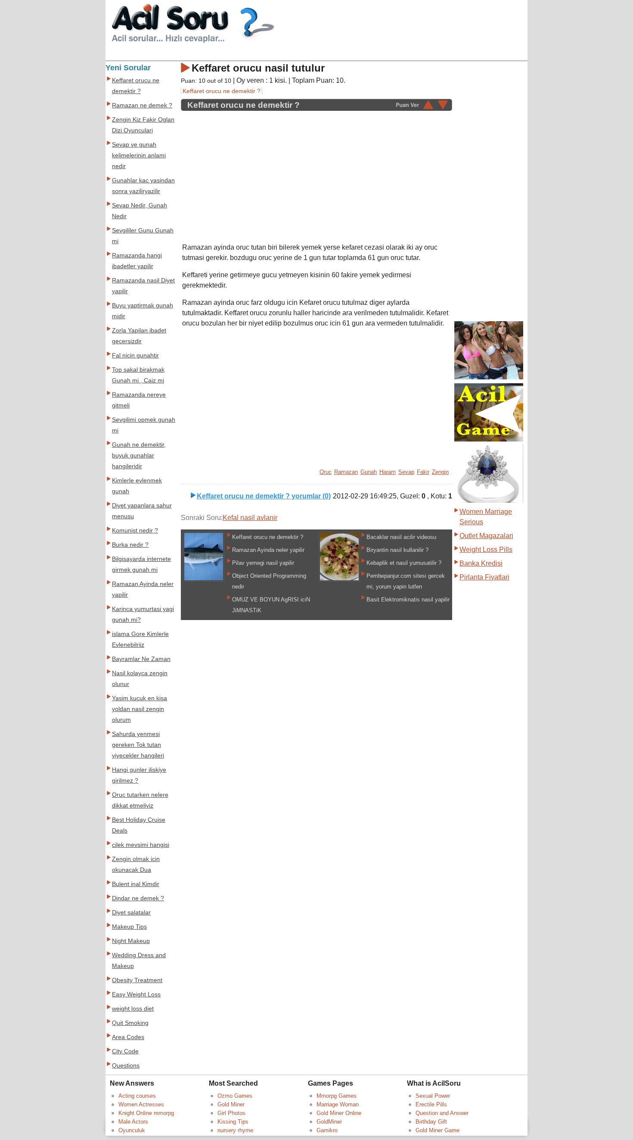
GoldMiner (329, 1121)
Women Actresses (141, 1104)
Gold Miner (231, 1104)
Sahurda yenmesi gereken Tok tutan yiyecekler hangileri (138, 745)
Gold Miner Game (437, 1130)
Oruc (326, 472)
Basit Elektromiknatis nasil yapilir (408, 599)
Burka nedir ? (130, 545)
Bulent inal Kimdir (135, 884)
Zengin (440, 472)
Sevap (406, 472)
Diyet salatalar (131, 912)
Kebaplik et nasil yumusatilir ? (403, 563)
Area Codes (128, 1037)
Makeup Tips (129, 927)
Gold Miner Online (338, 1113)
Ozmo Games (234, 1096)
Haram (387, 472)
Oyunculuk (131, 1130)
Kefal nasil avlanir (250, 517)
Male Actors (133, 1121)
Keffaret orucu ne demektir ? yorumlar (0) (264, 496)
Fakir (423, 472)
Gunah (368, 472)
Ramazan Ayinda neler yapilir (268, 550)
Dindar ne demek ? (138, 898)
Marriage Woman (337, 1104)
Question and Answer (442, 1113)
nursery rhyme (235, 1130)
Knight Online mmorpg (146, 1113)
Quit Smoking (130, 1023)
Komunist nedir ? (135, 530)
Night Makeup (131, 941)
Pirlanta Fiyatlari (484, 577)
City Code (125, 1051)
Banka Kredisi (481, 563)
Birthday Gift (431, 1121)
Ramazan (346, 472)
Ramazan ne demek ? (142, 105)
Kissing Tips (232, 1121)
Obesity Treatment (137, 980)
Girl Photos (231, 1113)
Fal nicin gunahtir (135, 355)
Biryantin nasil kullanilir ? (397, 550)
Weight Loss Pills (485, 549)
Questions (126, 1065)
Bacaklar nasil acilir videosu (401, 537)
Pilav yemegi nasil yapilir (263, 563)
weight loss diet (133, 1008)
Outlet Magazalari (486, 535)
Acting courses (137, 1096)
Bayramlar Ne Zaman (141, 659)
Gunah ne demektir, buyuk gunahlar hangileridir (139, 456)
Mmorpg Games (336, 1096)
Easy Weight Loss (136, 994)
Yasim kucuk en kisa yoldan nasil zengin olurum (139, 709)
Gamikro (327, 1130)
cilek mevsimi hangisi (140, 845)
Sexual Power (433, 1096)
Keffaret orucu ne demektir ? (222, 91)
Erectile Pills (431, 1104)
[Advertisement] (254, 172)
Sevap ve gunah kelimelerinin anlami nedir (139, 155)
